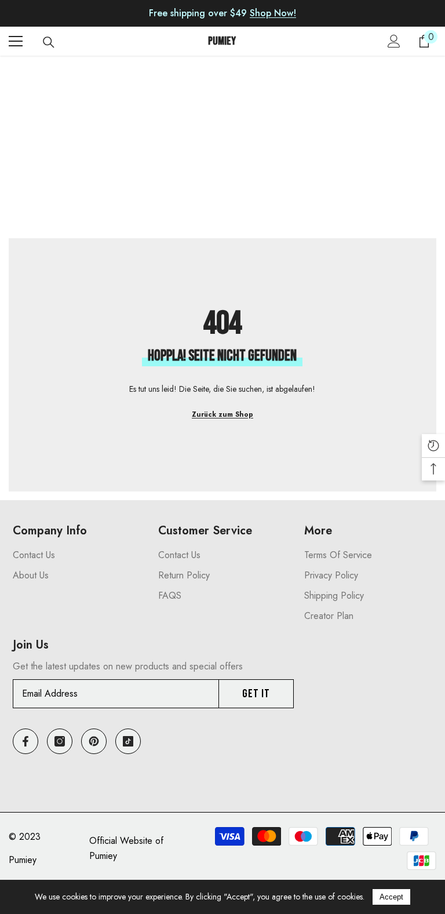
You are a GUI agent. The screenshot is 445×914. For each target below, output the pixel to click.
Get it (256, 694)
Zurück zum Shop (222, 414)
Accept (391, 897)
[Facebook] (25, 741)
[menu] (16, 41)
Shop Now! (273, 13)
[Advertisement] (222, 151)
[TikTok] (128, 741)
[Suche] (49, 42)
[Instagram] (59, 741)
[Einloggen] (394, 41)
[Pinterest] (94, 741)
